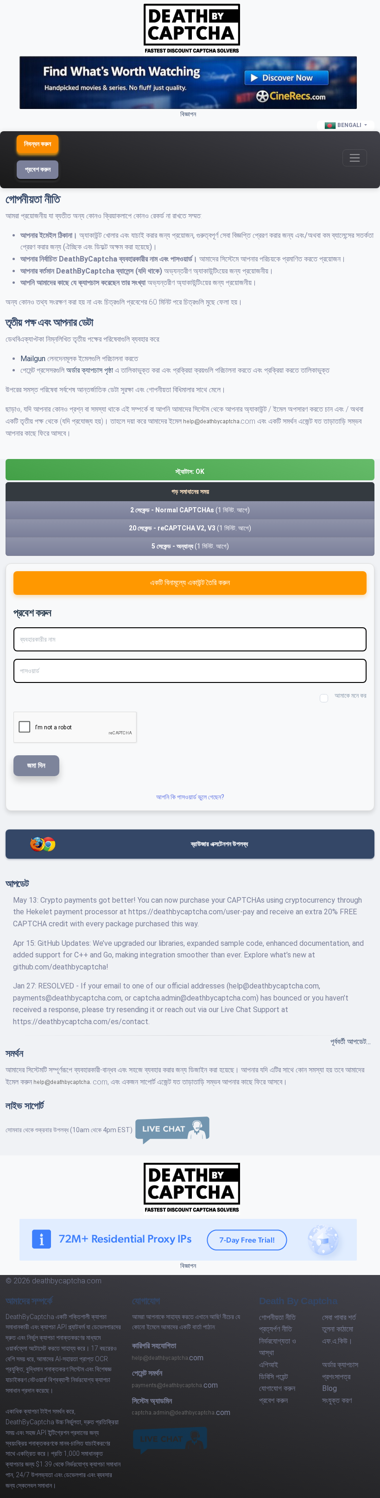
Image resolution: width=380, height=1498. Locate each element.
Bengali (349, 125)
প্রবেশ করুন (38, 169)
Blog (329, 1388)
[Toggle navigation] (354, 157)
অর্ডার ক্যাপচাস (340, 1364)
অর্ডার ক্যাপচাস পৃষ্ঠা (90, 370)
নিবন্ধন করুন (37, 143)
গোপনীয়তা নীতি (277, 1317)
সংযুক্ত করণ (337, 1400)
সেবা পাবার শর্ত (339, 1317)
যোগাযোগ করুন (277, 1388)
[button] (190, 470)
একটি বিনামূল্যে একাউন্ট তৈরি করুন (190, 582)
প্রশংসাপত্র (336, 1376)
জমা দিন (36, 765)
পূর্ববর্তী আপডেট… (350, 1041)
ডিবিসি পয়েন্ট (273, 1376)
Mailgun (33, 358)
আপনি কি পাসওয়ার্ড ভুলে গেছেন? (190, 797)
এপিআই (268, 1364)
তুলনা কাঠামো (337, 1329)
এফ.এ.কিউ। (337, 1341)
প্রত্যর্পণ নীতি (275, 1329)
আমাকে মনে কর (351, 695)
